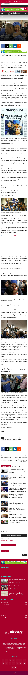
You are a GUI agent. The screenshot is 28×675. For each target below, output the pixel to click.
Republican (4, 441)
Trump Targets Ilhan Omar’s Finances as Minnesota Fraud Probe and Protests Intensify (17, 503)
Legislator (17, 437)
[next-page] (4, 527)
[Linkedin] (15, 46)
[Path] (24, 660)
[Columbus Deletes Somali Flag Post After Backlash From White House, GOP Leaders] (4, 477)
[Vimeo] (24, 663)
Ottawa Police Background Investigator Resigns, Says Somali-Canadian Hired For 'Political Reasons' (21, 459)
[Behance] (3, 660)
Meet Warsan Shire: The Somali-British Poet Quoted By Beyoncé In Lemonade (7, 459)
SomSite (14, 673)
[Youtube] (15, 667)
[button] (2, 13)
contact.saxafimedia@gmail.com (16, 651)
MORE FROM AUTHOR (16, 466)
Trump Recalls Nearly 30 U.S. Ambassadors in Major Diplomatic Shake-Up (16, 510)
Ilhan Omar (12, 437)
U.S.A (16, 441)
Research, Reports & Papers (14, 594)
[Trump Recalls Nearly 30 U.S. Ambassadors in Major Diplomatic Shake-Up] (4, 509)
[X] (7, 46)
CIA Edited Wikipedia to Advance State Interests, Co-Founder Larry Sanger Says (16, 471)
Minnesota (4, 439)
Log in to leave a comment (14, 535)
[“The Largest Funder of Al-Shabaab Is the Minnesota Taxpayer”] (4, 522)
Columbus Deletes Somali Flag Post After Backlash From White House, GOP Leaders (17, 477)
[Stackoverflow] (13, 663)
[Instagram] (10, 660)
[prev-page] (2, 527)
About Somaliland (12, 582)
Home (2, 16)
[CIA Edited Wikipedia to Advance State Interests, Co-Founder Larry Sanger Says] (4, 471)
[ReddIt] (19, 46)
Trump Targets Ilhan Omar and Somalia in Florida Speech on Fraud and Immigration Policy (17, 483)
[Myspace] (20, 660)
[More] (23, 46)
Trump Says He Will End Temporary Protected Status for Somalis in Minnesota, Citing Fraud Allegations (17, 516)
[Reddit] (6, 663)
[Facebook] (3, 46)
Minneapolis (22, 437)
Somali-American (10, 441)
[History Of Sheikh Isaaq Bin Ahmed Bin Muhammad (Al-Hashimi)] (4, 581)
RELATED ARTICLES (6, 466)
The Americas (3, 33)
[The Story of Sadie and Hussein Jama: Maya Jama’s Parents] (4, 587)
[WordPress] (12, 667)
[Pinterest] (3, 663)
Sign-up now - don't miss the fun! (14, 1)
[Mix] (17, 660)
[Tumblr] (17, 663)
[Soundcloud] (10, 663)
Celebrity (10, 588)
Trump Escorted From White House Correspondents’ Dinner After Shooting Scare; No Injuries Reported (17, 490)
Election (6, 437)
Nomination (9, 439)
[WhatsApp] (11, 46)
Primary (19, 439)
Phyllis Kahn (15, 439)
